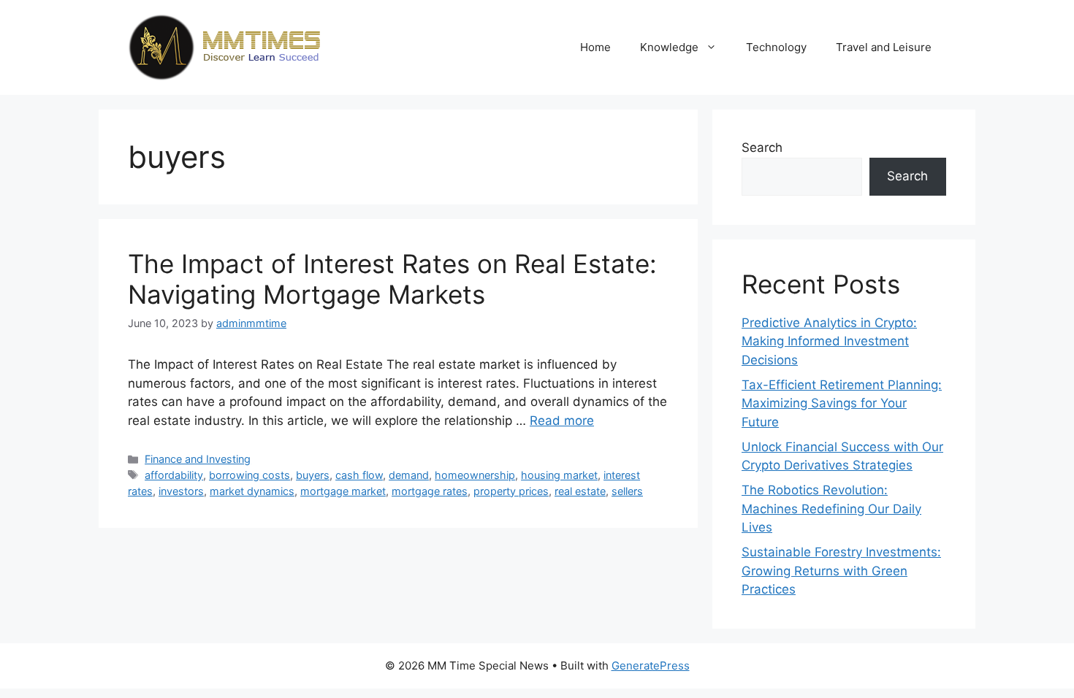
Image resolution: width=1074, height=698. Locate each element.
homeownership (475, 475)
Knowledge (669, 47)
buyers (313, 475)
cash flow (359, 475)
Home (595, 47)
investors (181, 491)
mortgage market (343, 491)
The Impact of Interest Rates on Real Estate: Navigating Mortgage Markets (392, 279)
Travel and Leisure (884, 47)
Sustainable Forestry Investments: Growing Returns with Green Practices (841, 571)
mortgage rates (430, 491)
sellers (627, 491)
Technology (776, 47)
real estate (580, 491)
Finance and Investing (198, 459)
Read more (562, 420)
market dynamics (252, 491)
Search (762, 147)
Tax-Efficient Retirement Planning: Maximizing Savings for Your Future (842, 403)
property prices (511, 491)
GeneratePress (651, 665)
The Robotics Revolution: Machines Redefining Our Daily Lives (831, 508)
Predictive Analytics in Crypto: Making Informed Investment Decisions (829, 341)
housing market (559, 475)
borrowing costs (249, 475)
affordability (174, 475)
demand (409, 475)
